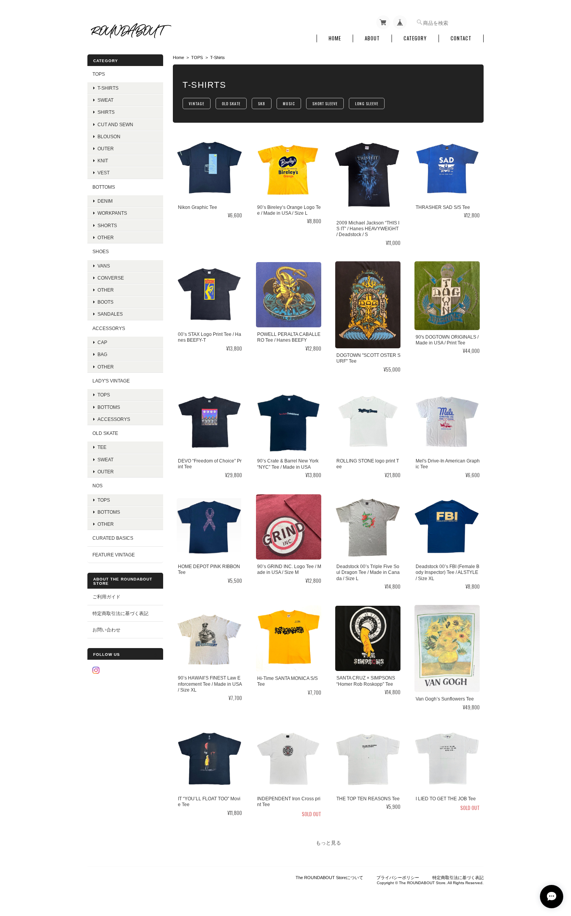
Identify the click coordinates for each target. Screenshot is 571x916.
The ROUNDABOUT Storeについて (329, 877)
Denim (105, 200)
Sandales (110, 313)
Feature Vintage (113, 554)
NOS (97, 485)
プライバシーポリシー (397, 877)
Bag (102, 354)
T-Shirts (107, 87)
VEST (103, 172)
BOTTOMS (103, 186)
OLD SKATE (105, 433)
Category (415, 38)
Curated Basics (112, 538)
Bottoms (108, 407)
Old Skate (231, 103)
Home (335, 38)
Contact (461, 38)
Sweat (105, 100)
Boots (105, 301)
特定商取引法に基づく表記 (120, 613)
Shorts (107, 225)
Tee (101, 447)
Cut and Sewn (115, 124)
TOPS (197, 57)
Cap (102, 342)
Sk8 (261, 103)
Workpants (112, 213)
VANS (103, 265)
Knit (102, 160)
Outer (105, 148)
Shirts (106, 112)
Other (105, 237)
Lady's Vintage (111, 380)
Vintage (196, 103)
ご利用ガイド (106, 596)
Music (289, 103)
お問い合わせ (106, 629)
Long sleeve (366, 103)
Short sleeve (325, 103)
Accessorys (108, 328)
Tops (103, 394)
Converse (110, 277)
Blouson (108, 136)
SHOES (100, 251)
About (372, 38)
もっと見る (328, 843)
